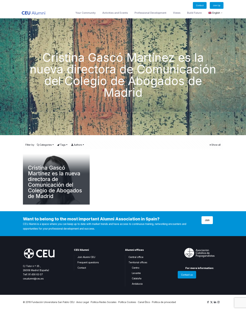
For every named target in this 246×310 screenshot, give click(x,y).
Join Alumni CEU (86, 257)
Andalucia (137, 283)
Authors (78, 144)
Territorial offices (138, 262)
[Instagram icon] (218, 302)
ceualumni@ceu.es (33, 278)
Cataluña (136, 278)
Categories (46, 144)
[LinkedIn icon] (215, 302)
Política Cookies (127, 302)
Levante (136, 273)
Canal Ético (144, 302)
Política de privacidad (164, 302)
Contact (81, 267)
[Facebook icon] (208, 302)
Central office (136, 257)
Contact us (187, 274)
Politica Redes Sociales (103, 302)
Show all (216, 144)
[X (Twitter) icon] (211, 302)
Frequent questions (88, 262)
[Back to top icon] (229, 303)
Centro (135, 267)
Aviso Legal (82, 302)
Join (207, 220)
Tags (63, 144)
